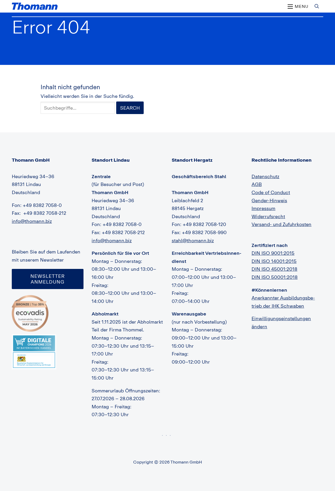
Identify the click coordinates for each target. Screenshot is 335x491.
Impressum (263, 208)
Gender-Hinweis (269, 200)
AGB (257, 184)
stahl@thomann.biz (193, 240)
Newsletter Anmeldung (47, 279)
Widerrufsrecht (268, 216)
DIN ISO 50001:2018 (275, 277)
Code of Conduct (271, 192)
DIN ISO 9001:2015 (273, 253)
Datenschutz (265, 176)
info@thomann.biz (32, 221)
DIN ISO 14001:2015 (274, 261)
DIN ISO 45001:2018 (274, 269)
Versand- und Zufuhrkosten (281, 224)
